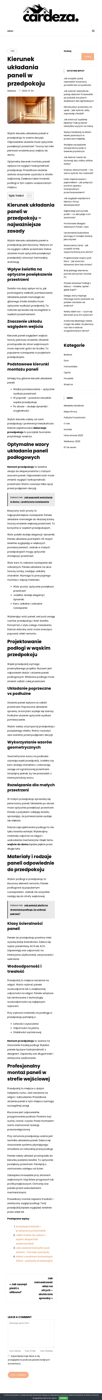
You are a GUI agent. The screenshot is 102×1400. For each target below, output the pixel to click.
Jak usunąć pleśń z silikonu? (18, 1288)
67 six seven (70, 447)
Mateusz (11, 90)
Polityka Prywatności (74, 417)
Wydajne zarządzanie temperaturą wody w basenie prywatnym (75, 148)
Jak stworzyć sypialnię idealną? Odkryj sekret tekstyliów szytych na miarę (78, 123)
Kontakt (68, 429)
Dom (12, 51)
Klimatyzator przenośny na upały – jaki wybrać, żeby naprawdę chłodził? (78, 110)
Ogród (67, 372)
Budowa (68, 354)
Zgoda (63, 1398)
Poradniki (68, 378)
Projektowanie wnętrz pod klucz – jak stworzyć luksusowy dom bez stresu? (78, 261)
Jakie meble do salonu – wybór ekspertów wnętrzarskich (31, 1239)
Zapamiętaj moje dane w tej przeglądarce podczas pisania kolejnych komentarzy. (29, 1360)
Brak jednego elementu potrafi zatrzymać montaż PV (77, 274)
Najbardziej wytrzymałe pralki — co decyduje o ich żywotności (77, 214)
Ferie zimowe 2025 (73, 435)
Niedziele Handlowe (74, 405)
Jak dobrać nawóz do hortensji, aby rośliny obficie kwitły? (78, 160)
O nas (67, 423)
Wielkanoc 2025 (72, 441)
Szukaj (67, 51)
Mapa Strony (70, 411)
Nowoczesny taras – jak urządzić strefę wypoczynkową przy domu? (78, 249)
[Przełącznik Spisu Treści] (28, 195)
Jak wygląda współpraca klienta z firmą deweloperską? (77, 201)
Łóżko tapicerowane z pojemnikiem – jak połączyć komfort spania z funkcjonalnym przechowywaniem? (78, 186)
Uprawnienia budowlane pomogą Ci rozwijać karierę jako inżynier (78, 236)
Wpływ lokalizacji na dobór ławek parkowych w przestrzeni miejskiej (77, 135)
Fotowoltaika (70, 366)
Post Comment (18, 1375)
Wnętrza (68, 384)
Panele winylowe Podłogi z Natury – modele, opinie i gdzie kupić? (77, 286)
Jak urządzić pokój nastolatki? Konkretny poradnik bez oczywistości (77, 82)
